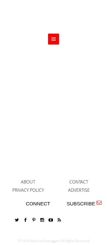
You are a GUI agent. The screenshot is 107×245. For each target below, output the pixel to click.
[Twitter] (17, 220)
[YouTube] (51, 220)
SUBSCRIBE (82, 203)
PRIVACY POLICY (28, 190)
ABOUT (28, 182)
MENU (53, 39)
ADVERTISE (79, 190)
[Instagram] (42, 220)
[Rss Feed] (59, 220)
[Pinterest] (34, 220)
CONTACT (78, 182)
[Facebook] (25, 220)
